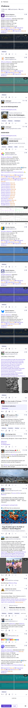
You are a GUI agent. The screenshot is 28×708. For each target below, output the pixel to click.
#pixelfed (17, 376)
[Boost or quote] (6, 54)
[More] (16, 54)
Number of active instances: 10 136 (12, 651)
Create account (6, 706)
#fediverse (22, 376)
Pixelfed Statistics (8, 195)
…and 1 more (22, 428)
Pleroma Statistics (8, 186)
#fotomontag (4, 359)
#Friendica (3, 231)
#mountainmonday (20, 359)
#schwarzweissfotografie (15, 370)
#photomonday (11, 359)
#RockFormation (5, 364)
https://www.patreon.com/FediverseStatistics (12, 172)
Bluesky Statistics (8, 203)
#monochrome (4, 371)
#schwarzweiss (5, 370)
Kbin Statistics (7, 198)
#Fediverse (3, 32)
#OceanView (13, 364)
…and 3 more (21, 146)
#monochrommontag (18, 361)
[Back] (1, 2)
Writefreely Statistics (8, 200)
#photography (15, 368)
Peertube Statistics (8, 194)
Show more (5, 408)
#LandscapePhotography (7, 367)
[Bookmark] (12, 54)
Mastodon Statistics (8, 189)
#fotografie (22, 368)
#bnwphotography (5, 376)
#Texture (14, 365)
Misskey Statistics (8, 190)
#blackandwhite (19, 373)
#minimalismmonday (6, 362)
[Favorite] (9, 54)
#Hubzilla (3, 274)
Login (14, 706)
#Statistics (9, 18)
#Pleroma (3, 62)
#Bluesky (3, 315)
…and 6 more (23, 613)
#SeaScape (16, 367)
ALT (26, 391)
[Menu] (25, 706)
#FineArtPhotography (6, 368)
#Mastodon (4, 650)
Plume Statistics (7, 201)
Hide (25, 35)
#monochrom (12, 371)
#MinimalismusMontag (17, 362)
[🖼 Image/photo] (7, 27)
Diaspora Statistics (8, 192)
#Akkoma (3, 18)
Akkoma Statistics (8, 187)
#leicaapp (12, 376)
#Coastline (19, 364)
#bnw (16, 374)
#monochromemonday (6, 361)
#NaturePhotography (6, 365)
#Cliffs (18, 365)
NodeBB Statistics (8, 205)
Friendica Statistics (8, 184)
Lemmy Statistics (7, 197)
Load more (14, 698)
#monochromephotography (8, 373)
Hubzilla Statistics (8, 183)
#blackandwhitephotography (8, 374)
